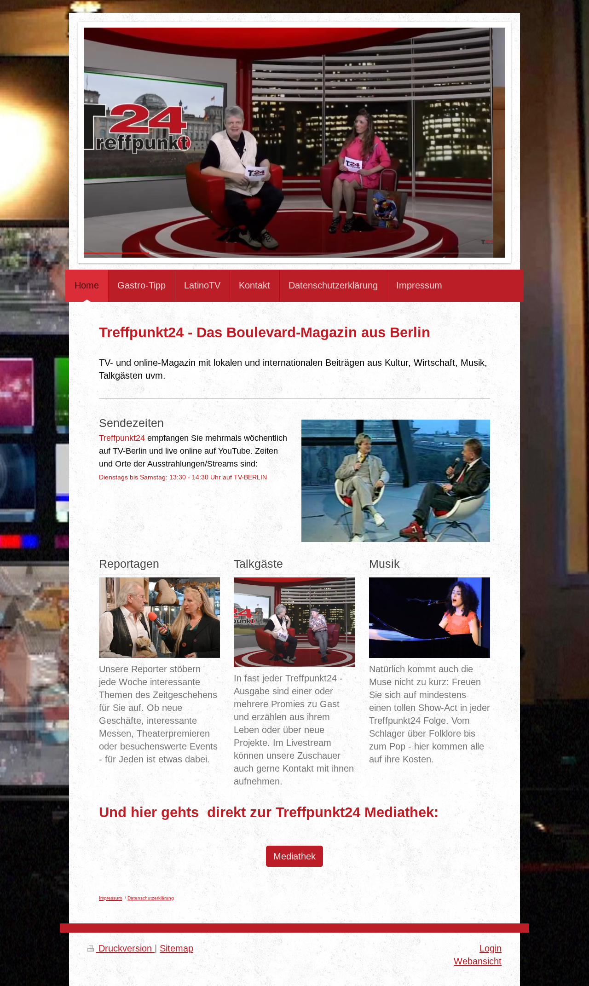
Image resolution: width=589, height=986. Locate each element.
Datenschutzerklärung (150, 897)
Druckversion (125, 948)
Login (490, 948)
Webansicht (478, 961)
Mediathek (294, 856)
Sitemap (176, 948)
